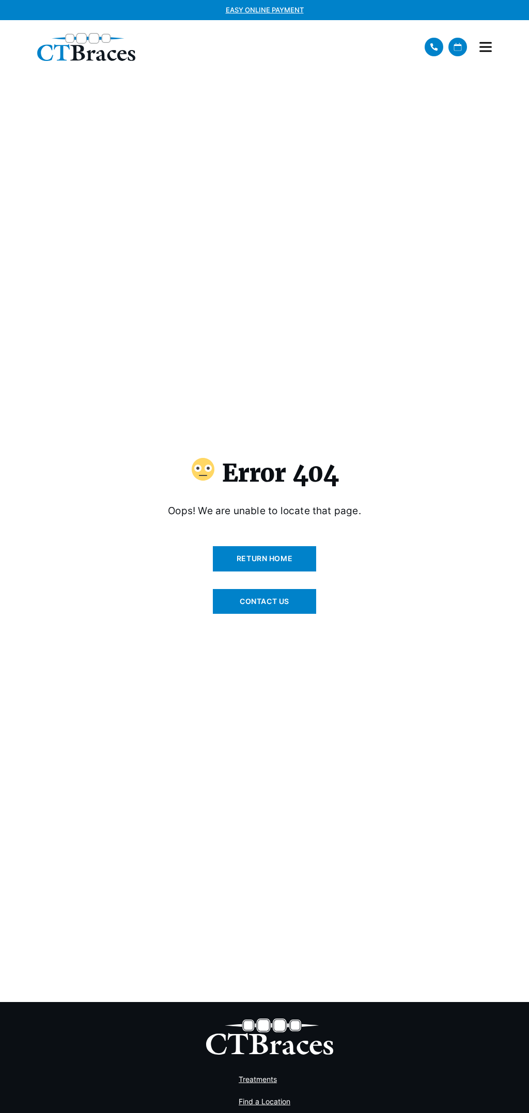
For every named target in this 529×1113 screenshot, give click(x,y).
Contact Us (264, 601)
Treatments (258, 1079)
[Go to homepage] (223, 47)
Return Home (264, 558)
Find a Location (264, 1101)
